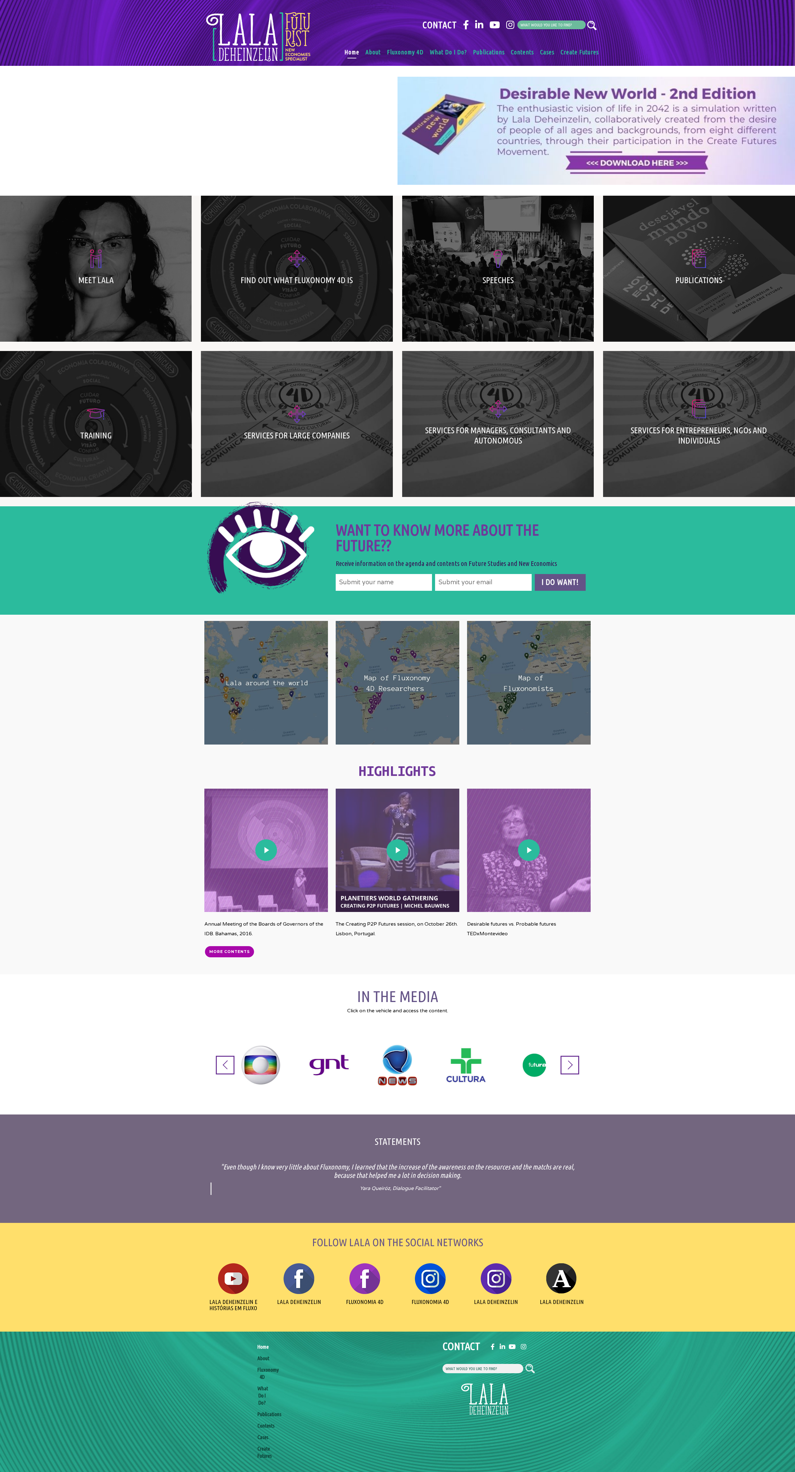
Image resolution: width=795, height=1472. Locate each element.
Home (351, 52)
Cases (547, 52)
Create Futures (580, 52)
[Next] (570, 1065)
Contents (522, 52)
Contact (439, 25)
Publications (489, 52)
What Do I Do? (448, 52)
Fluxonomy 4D (405, 52)
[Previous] (225, 1065)
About (373, 52)
